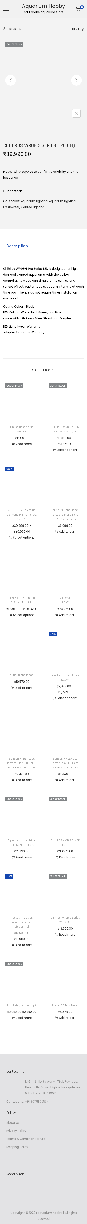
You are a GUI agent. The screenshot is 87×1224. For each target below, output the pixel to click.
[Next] (76, 80)
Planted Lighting (32, 207)
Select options (67, 450)
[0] (78, 9)
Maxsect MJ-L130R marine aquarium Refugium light (22, 922)
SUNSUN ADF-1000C (22, 675)
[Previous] (10, 80)
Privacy (11, 1131)
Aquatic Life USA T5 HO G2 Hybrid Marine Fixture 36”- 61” (22, 514)
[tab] (43, 246)
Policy (21, 1131)
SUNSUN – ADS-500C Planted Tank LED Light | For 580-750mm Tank (65, 514)
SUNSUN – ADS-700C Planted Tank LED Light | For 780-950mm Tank (65, 763)
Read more (24, 444)
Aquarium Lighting (34, 201)
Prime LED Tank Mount (65, 1005)
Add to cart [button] (67, 531)
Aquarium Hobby (43, 6)
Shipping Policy (17, 1147)
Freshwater (11, 207)
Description (17, 245)
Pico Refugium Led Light (21, 1005)
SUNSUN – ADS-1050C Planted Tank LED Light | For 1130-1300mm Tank (21, 763)
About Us (12, 1123)
